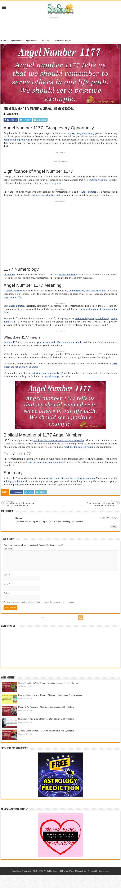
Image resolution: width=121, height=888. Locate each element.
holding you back (13, 481)
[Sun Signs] (60, 8)
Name (7, 575)
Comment (8, 549)
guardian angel (52, 376)
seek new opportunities (43, 195)
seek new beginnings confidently (92, 318)
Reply (114, 527)
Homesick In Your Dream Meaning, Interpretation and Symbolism (46, 719)
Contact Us (81, 871)
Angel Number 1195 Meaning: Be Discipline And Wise (20, 503)
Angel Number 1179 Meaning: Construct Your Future (101, 503)
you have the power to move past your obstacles (58, 440)
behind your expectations (17, 139)
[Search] (80, 617)
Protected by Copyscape (98, 871)
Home (5, 40)
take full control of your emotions (45, 462)
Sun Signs (16, 871)
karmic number (67, 274)
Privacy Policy (68, 871)
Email (7, 584)
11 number (9, 274)
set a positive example (26, 366)
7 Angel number (13, 290)
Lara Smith (12, 113)
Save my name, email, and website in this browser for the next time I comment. (40, 602)
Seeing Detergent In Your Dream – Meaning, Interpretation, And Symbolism (50, 695)
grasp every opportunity (82, 133)
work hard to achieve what (78, 446)
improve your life (98, 179)
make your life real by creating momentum (72, 478)
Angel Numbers (16, 40)
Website (7, 593)
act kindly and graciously (45, 373)
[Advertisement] (60, 647)
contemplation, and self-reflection (87, 290)
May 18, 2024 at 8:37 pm (108, 518)
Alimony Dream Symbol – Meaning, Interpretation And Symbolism (46, 731)
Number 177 (10, 342)
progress (56, 183)
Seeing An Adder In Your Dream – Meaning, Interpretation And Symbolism (49, 683)
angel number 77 (12, 297)
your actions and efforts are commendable (59, 342)
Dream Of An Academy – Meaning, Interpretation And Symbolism (46, 707)
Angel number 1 (89, 191)
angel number (16, 305)
